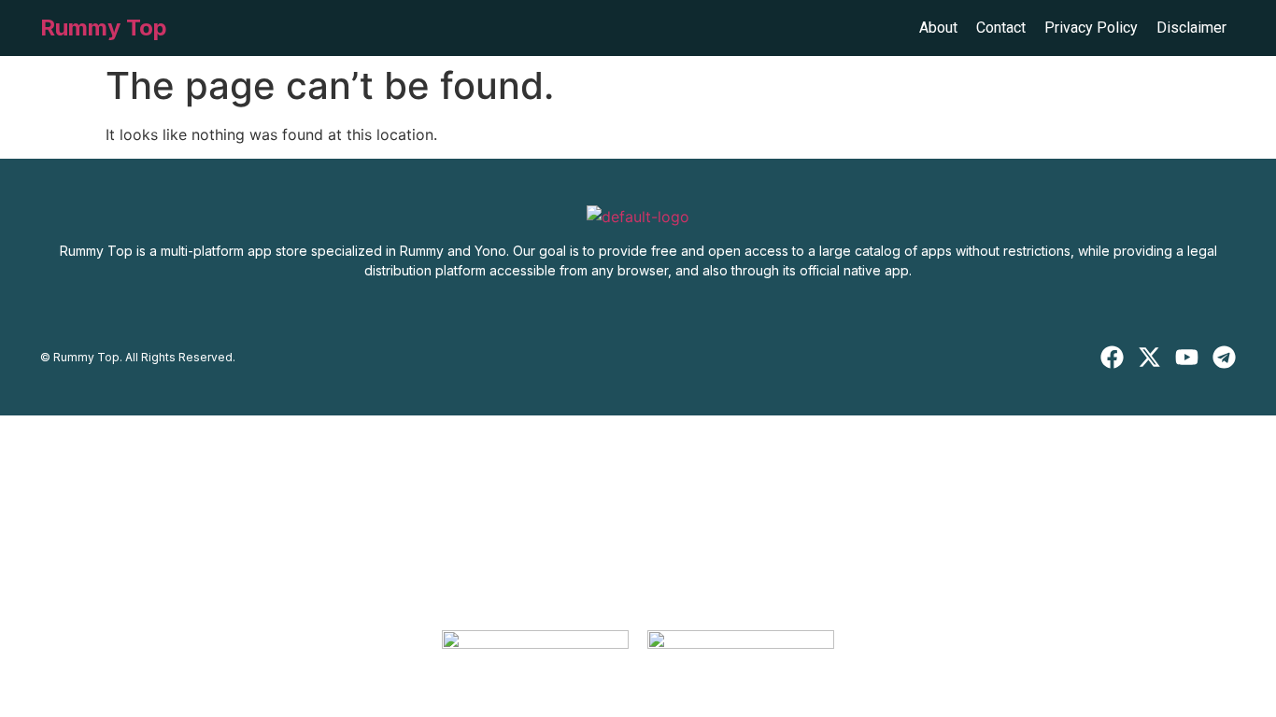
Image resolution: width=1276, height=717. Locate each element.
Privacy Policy (1091, 27)
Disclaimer (1191, 27)
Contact (1001, 27)
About (938, 27)
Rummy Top (103, 27)
